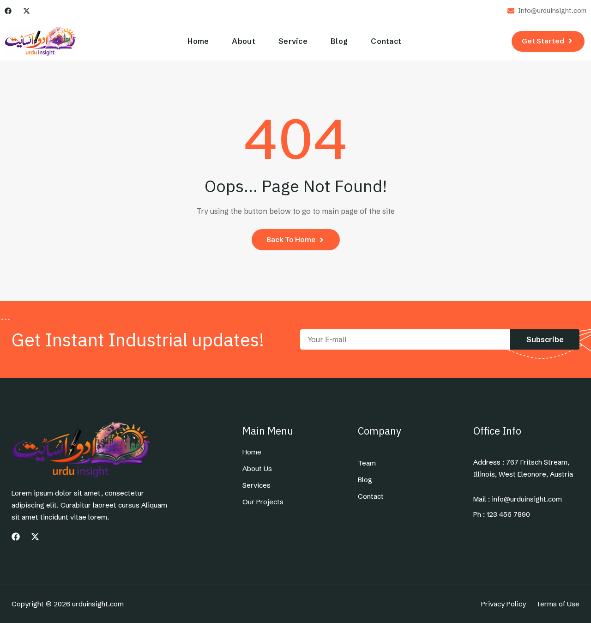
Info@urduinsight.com (552, 10)
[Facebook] (8, 10)
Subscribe (545, 339)
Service (293, 41)
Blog (339, 41)
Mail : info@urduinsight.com (517, 499)
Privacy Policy (503, 604)
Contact (386, 41)
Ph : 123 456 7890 (501, 514)
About (243, 41)
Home (198, 41)
